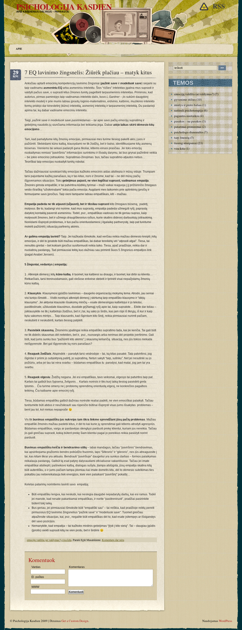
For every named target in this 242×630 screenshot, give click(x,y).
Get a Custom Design (74, 621)
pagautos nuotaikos (186, 116)
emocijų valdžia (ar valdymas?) (44, 540)
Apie (19, 49)
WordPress (225, 621)
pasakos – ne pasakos (187, 121)
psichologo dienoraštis (188, 132)
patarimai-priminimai (187, 127)
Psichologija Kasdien (64, 7)
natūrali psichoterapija (188, 110)
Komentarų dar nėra (113, 540)
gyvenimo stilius (185, 99)
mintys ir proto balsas (188, 105)
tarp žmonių (182, 137)
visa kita (66, 540)
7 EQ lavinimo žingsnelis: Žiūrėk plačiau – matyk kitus (88, 72)
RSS (219, 6)
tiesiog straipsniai (185, 143)
